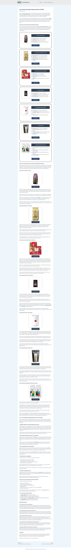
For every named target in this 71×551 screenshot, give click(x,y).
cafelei (50, 18)
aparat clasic (24, 306)
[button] (53, 2)
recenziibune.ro (25, 2)
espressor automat (48, 305)
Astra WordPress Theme (42, 549)
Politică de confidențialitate (48, 2)
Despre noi (41, 2)
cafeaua (39, 197)
